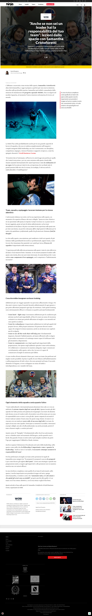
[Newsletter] (78, 4)
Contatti (7, 550)
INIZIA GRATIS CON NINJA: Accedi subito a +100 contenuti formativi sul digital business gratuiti (45, 66)
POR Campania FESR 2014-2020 (46, 612)
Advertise (8, 546)
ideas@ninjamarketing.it (41, 511)
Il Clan (7, 543)
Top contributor (9, 544)
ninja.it (41, 536)
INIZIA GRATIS (57, 557)
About (7, 539)
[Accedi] (84, 4)
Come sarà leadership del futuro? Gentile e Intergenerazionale (79, 517)
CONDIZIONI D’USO (45, 611)
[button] (50, 57)
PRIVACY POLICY (39, 611)
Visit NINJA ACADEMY (22, 1)
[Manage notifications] (2, 613)
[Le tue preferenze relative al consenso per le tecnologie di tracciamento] (89, 613)
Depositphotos (46, 614)
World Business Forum (27, 153)
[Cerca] (81, 4)
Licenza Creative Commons (59, 609)
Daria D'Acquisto (41, 507)
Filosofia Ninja (9, 541)
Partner (7, 548)
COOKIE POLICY (53, 611)
